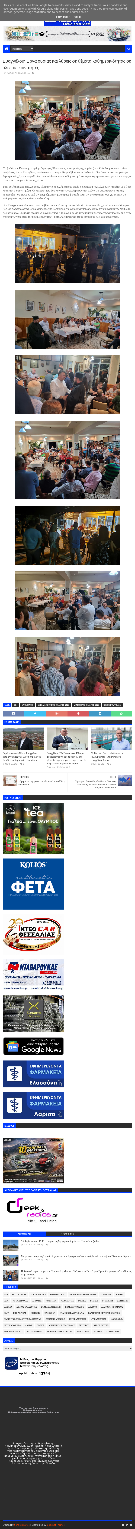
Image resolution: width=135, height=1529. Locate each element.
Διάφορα (92, 1307)
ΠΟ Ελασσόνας (35, 1331)
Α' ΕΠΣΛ (120, 1295)
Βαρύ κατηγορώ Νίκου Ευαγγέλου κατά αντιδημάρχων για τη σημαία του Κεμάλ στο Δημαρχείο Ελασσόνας (22, 756)
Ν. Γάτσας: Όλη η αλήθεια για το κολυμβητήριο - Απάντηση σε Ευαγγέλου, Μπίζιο (107, 756)
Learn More (62, 17)
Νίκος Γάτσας (101, 1325)
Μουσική (84, 1325)
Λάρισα (40, 1325)
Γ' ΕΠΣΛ (94, 1301)
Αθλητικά (51, 1301)
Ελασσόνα (49, 1313)
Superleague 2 (57, 1295)
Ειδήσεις (35, 1313)
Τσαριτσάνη (112, 1331)
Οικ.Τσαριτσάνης (13, 1331)
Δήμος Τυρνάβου (74, 1307)
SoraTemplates (22, 1525)
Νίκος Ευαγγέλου (112, 705)
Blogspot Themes (56, 1525)
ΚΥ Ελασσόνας (98, 1319)
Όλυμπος (106, 1295)
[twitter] (127, 1525)
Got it (77, 17)
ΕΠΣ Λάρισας (19, 1313)
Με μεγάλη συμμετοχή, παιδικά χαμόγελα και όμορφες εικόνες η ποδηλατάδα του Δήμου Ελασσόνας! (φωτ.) (76, 1256)
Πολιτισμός (82, 1331)
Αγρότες (36, 1301)
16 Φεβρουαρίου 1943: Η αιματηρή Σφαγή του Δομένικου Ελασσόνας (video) (60, 1241)
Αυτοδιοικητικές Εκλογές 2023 (53, 705)
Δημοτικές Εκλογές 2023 (86, 705)
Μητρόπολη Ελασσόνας (62, 1325)
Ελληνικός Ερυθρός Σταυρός (104, 1313)
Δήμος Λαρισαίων (51, 1307)
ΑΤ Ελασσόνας (20, 1301)
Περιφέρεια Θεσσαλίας (59, 1331)
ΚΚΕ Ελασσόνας (77, 1319)
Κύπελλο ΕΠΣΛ (12, 1325)
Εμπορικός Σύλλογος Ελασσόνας (22, 1319)
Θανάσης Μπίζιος (55, 1319)
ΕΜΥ (6, 1313)
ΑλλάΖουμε (27, 705)
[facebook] (122, 1525)
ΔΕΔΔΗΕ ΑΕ (122, 1301)
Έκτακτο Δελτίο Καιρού (83, 1295)
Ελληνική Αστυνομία (72, 1313)
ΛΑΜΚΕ (29, 1325)
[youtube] (130, 1525)
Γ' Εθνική (107, 1301)
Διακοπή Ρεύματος (112, 1307)
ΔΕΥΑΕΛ (8, 1307)
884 (15, 705)
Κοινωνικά (117, 1319)
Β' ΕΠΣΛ (82, 1301)
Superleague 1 (38, 1295)
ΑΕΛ (6, 1301)
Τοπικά (98, 1331)
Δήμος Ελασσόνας (27, 1307)
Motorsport (19, 1295)
